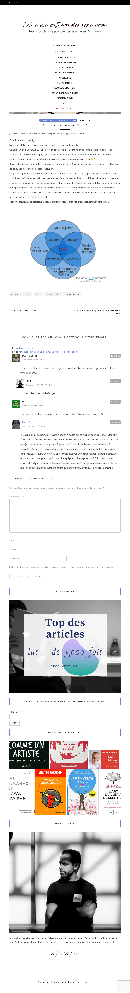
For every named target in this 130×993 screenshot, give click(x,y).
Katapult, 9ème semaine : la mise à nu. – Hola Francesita (47, 351)
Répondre (115, 356)
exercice (15, 294)
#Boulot (13, 8)
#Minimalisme (16, 19)
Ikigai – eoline (25, 347)
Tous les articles (65, 57)
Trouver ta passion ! (65, 62)
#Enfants (13, 30)
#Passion (13, 3)
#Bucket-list (15, 40)
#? (10, 46)
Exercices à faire (65, 98)
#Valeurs (13, 13)
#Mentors (14, 24)
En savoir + (108, 942)
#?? (65, 103)
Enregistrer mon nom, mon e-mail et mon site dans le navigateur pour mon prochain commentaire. (63, 566)
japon (38, 294)
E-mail (13, 549)
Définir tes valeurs (65, 73)
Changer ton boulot (65, 68)
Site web (14, 558)
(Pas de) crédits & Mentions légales (57, 982)
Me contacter (85, 982)
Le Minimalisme (64, 83)
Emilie (26, 422)
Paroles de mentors (65, 88)
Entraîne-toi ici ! (65, 51)
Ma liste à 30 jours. (23, 310)
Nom (12, 540)
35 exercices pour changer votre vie (58, 120)
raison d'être (53, 294)
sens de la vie (72, 294)
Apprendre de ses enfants (65, 93)
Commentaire (17, 496)
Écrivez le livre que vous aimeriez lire (95, 312)
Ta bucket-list (64, 78)
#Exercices (14, 35)
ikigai (28, 294)
